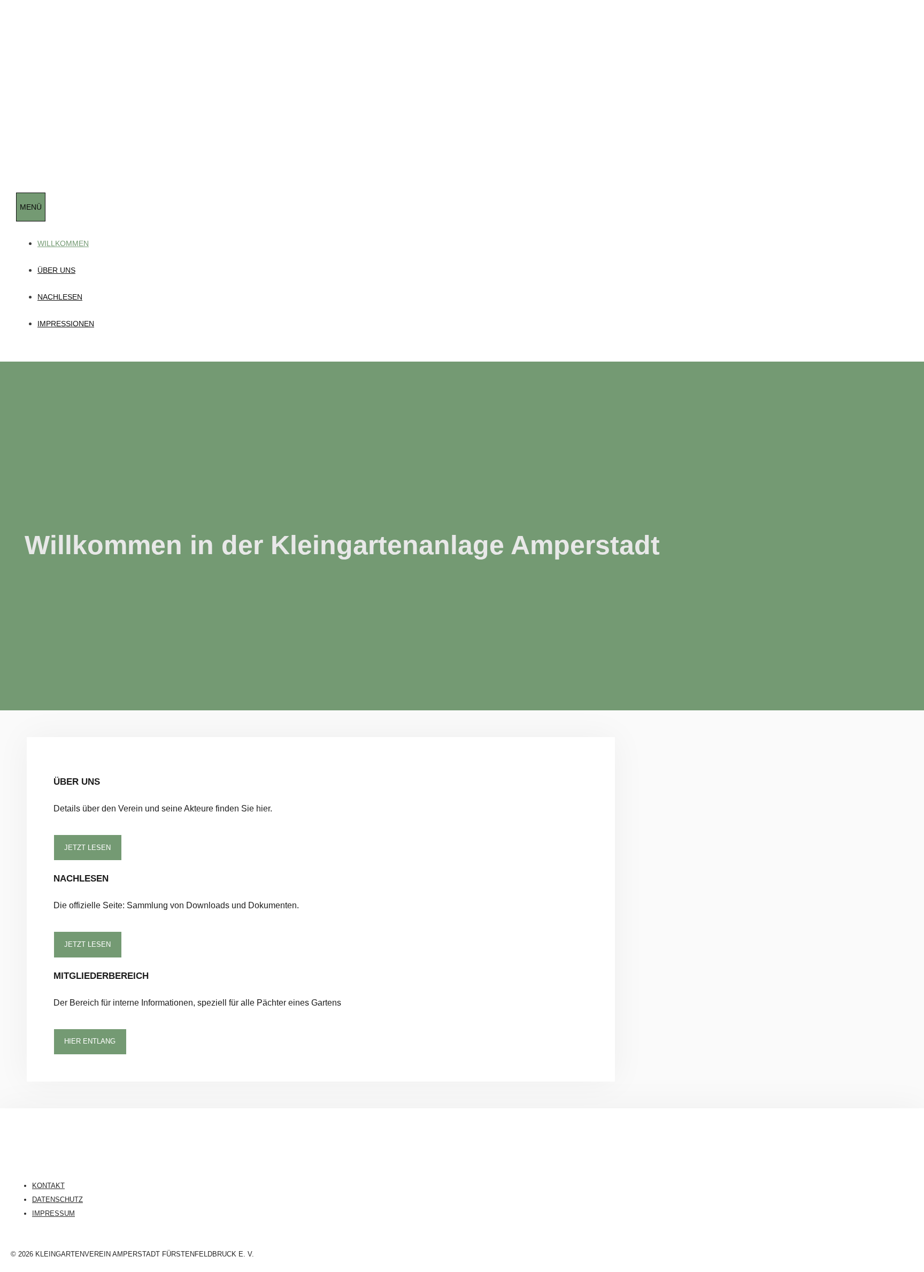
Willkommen (63, 243)
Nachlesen (59, 297)
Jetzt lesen (87, 848)
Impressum (53, 1213)
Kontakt (48, 1186)
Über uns (56, 270)
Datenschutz (57, 1200)
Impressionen (65, 323)
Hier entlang (90, 1041)
